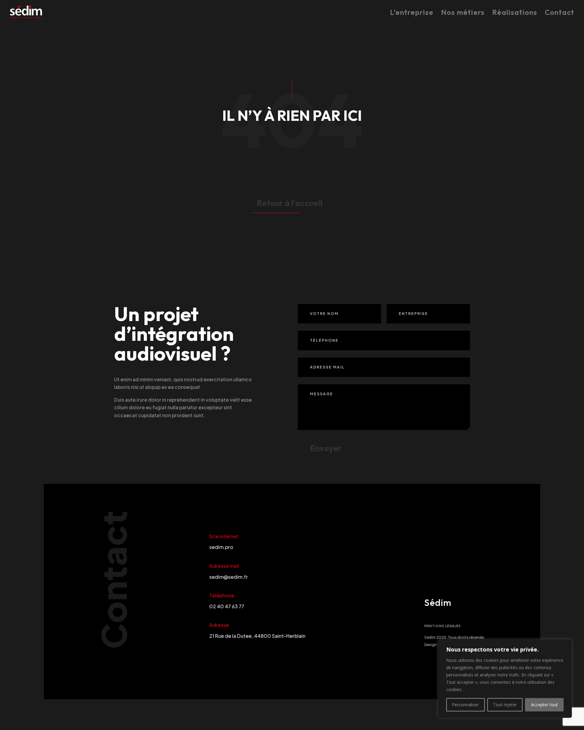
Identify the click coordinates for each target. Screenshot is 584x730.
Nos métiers (463, 13)
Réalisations (514, 13)
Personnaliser (465, 704)
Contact (559, 13)
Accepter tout (544, 704)
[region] (505, 678)
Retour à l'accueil (289, 203)
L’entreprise (411, 13)
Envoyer (326, 448)
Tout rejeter (505, 704)
